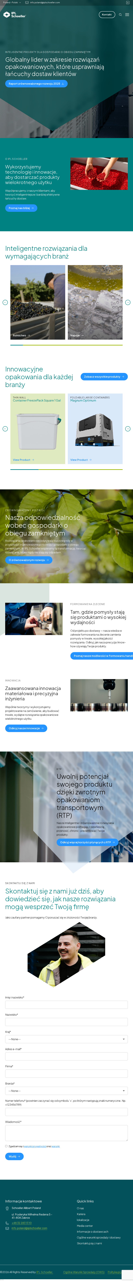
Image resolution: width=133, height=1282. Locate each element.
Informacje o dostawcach (92, 1231)
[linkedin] (128, 3)
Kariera (81, 1214)
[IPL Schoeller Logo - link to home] (14, 15)
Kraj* (8, 1031)
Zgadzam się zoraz (34, 1146)
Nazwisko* (11, 1014)
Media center (85, 1225)
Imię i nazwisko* (14, 997)
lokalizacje (83, 1220)
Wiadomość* (13, 1121)
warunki (56, 1146)
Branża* (10, 1083)
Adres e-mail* (13, 1049)
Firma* (9, 1066)
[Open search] (120, 15)
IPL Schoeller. (44, 1272)
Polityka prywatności (120, 1272)
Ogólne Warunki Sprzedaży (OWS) (83, 1272)
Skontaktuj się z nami (89, 1243)
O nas (80, 1208)
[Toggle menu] (127, 15)
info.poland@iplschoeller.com (45, 2)
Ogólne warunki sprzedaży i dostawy (99, 1237)
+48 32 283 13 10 (22, 1223)
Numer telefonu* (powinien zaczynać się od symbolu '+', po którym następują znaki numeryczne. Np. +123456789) (65, 1102)
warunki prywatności (35, 1146)
